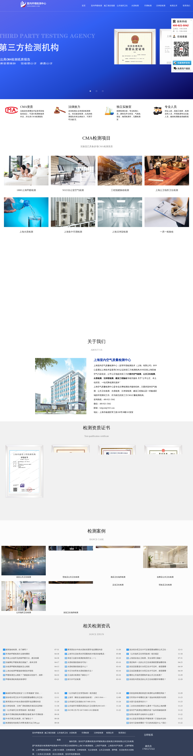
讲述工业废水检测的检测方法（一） (82, 678)
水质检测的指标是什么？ (77, 686)
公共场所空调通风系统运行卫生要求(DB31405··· (87, 745)
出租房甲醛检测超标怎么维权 (17, 686)
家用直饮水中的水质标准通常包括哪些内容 (84, 669)
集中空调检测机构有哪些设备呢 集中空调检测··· (25, 753)
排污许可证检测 (73, 699)
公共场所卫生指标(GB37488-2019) (81, 741)
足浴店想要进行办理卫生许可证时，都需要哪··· (148, 690)
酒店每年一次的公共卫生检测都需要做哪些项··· (148, 682)
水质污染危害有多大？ (138, 741)
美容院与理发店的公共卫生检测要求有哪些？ (147, 699)
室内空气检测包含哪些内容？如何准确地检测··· (148, 749)
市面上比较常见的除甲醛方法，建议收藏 (22, 678)
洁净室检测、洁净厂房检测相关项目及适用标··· (24, 745)
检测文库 (173, 6)
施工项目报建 (109, 6)
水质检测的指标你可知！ (77, 682)
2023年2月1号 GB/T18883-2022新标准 (83, 749)
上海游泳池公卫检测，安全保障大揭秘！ (145, 678)
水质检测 (135, 6)
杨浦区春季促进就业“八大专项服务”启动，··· (23, 732)
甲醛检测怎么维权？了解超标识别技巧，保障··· (24, 695)
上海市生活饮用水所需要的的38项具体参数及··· (86, 673)
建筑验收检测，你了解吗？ (16, 669)
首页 (83, 6)
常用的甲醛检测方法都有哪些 (17, 673)
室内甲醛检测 (96, 6)
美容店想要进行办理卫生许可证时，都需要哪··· (148, 686)
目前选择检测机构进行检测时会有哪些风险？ (147, 732)
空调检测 (148, 6)
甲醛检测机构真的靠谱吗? (16, 699)
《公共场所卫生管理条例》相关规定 (144, 673)
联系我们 (186, 6)
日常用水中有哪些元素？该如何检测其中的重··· (148, 736)
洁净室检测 (160, 6)
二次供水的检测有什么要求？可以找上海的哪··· (148, 745)
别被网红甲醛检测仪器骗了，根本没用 (21, 682)
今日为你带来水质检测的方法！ (80, 690)
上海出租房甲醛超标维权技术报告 (19, 690)
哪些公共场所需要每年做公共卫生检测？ (145, 695)
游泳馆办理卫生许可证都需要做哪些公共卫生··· (148, 669)
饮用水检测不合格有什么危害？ (142, 753)
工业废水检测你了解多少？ (78, 695)
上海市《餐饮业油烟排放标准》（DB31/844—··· (87, 736)
